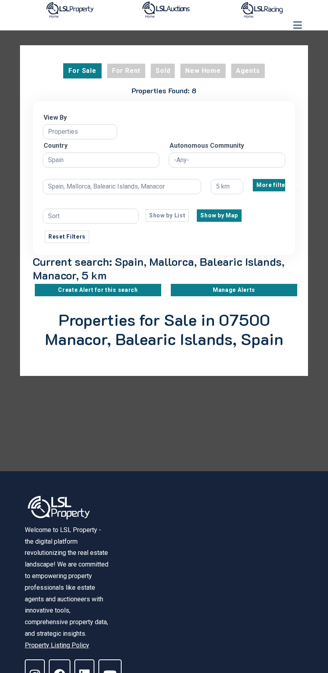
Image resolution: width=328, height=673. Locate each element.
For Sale (82, 70)
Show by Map (219, 215)
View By (55, 117)
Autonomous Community (207, 145)
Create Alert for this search (98, 290)
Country (56, 145)
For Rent (126, 70)
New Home (202, 70)
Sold (163, 70)
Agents (248, 70)
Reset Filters (67, 236)
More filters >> (270, 185)
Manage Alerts (234, 290)
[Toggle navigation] (297, 25)
